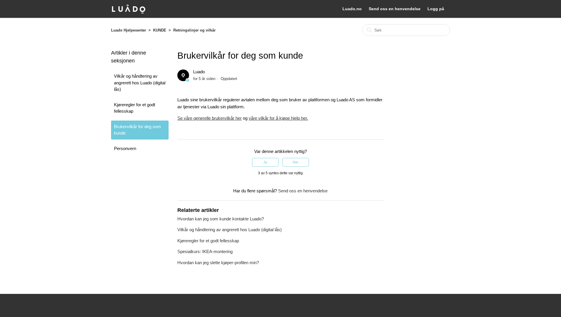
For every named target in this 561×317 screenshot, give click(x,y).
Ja (265, 162)
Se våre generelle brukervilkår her (209, 118)
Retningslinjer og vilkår (194, 30)
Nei (295, 162)
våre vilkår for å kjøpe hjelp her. (278, 118)
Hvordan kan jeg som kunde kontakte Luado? (220, 218)
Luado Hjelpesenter (128, 30)
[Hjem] (128, 9)
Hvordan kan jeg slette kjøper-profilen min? (218, 262)
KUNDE (159, 30)
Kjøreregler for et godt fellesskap (134, 108)
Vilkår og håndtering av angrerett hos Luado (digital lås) (139, 83)
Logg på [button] (435, 8)
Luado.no (352, 8)
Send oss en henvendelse (394, 8)
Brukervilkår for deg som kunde (137, 130)
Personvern (125, 148)
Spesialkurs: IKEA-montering (205, 251)
